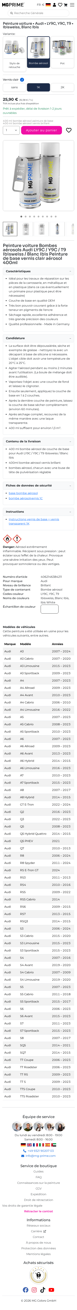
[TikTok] (43, 1289)
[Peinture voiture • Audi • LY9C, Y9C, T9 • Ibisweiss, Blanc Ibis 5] (38, 216)
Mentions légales (38, 1254)
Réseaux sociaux (38, 1225)
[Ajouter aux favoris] (68, 130)
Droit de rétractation (38, 1200)
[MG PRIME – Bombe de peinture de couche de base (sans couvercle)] (57, 229)
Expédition (38, 1194)
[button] (38, 175)
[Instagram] (34, 1289)
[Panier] (66, 5)
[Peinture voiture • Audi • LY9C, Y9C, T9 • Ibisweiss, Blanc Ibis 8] (51, 216)
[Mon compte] (54, 4)
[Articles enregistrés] (60, 5)
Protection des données (38, 1248)
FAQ (39, 1177)
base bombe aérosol (23, 493)
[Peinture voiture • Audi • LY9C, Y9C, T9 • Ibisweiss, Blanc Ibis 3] (30, 216)
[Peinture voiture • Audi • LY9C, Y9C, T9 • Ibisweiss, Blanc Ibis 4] (34, 216)
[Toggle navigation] (72, 4)
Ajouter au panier (41, 130)
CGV (39, 1188)
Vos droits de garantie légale (22, 1205)
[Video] (56, 216)
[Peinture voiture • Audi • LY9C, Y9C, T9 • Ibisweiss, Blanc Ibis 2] (25, 216)
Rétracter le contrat (38, 1211)
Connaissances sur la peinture (38, 1183)
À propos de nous (38, 1242)
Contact (38, 1237)
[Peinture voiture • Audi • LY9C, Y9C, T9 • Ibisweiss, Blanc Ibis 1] (21, 216)
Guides (38, 1171)
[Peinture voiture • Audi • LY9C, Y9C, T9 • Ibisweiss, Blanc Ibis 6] (43, 216)
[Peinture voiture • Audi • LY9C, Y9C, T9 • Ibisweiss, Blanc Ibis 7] (47, 216)
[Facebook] (25, 1289)
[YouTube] (51, 1289)
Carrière (36, 1231)
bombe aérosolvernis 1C (26, 498)
